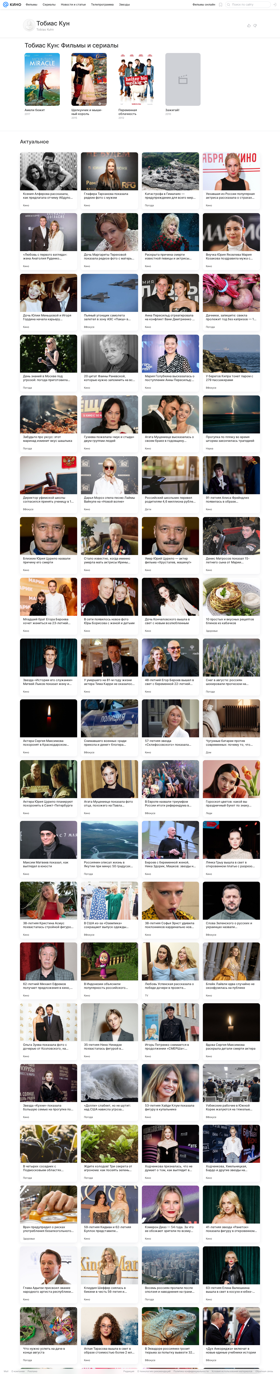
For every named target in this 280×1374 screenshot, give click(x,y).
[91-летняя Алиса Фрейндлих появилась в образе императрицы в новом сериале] (231, 484)
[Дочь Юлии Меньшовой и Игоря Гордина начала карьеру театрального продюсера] (48, 302)
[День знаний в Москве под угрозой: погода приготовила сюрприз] (48, 363)
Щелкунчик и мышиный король (86, 112)
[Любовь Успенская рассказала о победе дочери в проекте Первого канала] (170, 970)
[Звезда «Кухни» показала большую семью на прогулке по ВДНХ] (48, 1092)
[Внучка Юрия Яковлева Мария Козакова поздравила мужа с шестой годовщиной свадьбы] (231, 241)
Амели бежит (35, 110)
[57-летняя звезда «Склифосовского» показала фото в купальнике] (170, 727)
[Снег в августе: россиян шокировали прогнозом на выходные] (231, 667)
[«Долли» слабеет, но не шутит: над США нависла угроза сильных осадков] (109, 1092)
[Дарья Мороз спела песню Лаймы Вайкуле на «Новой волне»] (109, 484)
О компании (18, 1371)
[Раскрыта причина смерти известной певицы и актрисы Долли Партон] (170, 241)
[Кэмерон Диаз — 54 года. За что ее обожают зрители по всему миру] (170, 1214)
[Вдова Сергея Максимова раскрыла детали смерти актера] (231, 1031)
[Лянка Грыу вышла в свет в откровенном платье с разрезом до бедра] (231, 849)
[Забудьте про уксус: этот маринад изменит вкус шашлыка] (48, 423)
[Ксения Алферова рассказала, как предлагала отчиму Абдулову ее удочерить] (48, 180)
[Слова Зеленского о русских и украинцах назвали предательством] (231, 910)
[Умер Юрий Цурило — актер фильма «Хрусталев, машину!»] (170, 545)
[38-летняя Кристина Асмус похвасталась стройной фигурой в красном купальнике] (48, 910)
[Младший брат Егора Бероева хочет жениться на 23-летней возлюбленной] (48, 606)
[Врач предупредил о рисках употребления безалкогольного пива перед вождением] (48, 1214)
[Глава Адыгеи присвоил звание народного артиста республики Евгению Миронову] (48, 1274)
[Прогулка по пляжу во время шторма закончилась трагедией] (231, 423)
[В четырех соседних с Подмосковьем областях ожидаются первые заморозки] (48, 1153)
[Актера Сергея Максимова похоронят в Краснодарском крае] (48, 727)
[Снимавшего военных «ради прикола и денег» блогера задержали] (109, 727)
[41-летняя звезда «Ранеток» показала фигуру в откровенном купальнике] (231, 1214)
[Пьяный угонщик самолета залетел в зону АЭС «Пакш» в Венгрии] (109, 302)
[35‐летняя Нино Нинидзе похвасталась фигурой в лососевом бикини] (109, 1031)
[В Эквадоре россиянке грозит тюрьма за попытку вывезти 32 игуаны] (170, 1335)
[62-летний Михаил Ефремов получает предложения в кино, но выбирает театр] (48, 970)
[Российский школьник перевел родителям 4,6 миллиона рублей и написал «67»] (170, 484)
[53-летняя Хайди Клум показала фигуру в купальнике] (170, 1092)
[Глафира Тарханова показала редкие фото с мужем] (109, 180)
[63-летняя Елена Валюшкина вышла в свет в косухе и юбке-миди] (231, 1274)
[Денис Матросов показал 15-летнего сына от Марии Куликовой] (231, 545)
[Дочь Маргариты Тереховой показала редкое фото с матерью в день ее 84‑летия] (109, 241)
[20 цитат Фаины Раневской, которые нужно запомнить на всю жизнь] (109, 363)
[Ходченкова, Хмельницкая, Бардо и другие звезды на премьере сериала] (231, 1153)
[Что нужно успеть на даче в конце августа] (48, 1335)
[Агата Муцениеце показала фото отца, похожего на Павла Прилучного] (109, 788)
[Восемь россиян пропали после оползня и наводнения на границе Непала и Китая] (170, 1274)
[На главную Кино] (14, 4)
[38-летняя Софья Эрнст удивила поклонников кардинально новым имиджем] (170, 910)
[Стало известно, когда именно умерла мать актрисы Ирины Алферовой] (109, 545)
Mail (6, 1371)
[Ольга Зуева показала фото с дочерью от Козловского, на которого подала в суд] (48, 1031)
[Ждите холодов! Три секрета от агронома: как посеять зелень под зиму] (109, 1153)
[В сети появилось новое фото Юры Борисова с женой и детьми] (109, 606)
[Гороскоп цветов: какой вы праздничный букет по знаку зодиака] (231, 788)
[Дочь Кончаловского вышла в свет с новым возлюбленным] (170, 606)
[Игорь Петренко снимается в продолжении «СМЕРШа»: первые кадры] (170, 1031)
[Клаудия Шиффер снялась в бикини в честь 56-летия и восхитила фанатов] (109, 1274)
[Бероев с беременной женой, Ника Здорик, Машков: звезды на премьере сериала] (170, 849)
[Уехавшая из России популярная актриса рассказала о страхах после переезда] (231, 180)
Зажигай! (172, 110)
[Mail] (5, 4)
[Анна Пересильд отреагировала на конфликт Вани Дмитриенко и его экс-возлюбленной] (170, 302)
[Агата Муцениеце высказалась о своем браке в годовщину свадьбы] (170, 423)
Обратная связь (264, 1371)
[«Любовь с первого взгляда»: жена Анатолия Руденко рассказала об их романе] (48, 241)
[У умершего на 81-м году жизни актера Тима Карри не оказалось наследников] (109, 667)
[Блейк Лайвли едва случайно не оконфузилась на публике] (231, 970)
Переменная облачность (127, 112)
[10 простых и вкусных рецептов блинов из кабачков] (231, 606)
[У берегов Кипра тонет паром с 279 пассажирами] (231, 363)
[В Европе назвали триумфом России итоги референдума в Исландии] (170, 788)
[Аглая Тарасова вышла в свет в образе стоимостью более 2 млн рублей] (109, 1335)
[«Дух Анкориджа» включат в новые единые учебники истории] (231, 1335)
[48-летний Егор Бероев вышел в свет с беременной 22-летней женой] (170, 667)
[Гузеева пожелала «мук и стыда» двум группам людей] (109, 423)
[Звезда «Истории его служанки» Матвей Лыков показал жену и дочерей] (48, 667)
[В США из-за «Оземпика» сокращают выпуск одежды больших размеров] (109, 910)
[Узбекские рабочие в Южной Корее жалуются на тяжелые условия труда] (231, 1092)
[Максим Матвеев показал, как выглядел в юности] (48, 849)
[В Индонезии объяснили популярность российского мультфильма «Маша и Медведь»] (109, 970)
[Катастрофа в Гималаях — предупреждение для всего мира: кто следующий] (170, 180)
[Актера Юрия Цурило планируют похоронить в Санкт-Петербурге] (48, 788)
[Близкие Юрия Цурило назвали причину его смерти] (48, 545)
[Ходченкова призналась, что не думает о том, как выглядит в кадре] (170, 1153)
